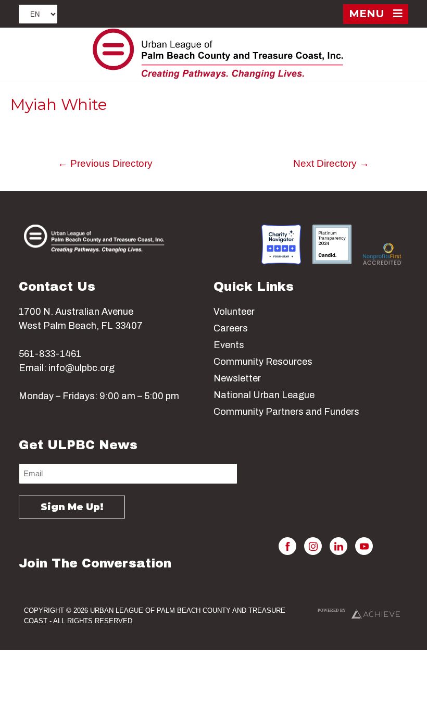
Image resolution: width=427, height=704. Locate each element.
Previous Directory (105, 163)
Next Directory (331, 163)
